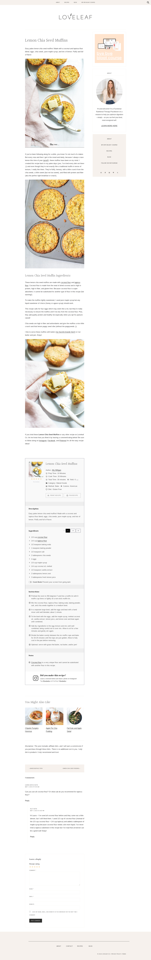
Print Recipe (55, 495)
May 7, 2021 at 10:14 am (32, 787)
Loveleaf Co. (75, 16)
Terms (124, 954)
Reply (27, 801)
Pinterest (62, 441)
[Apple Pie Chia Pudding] (54, 723)
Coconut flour (36, 662)
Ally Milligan (56, 470)
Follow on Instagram (109, 163)
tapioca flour (42, 541)
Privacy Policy (116, 954)
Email (31, 896)
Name (31, 889)
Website (31, 904)
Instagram (43, 441)
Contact (69, 946)
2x (73, 530)
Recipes (109, 151)
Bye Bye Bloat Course (109, 145)
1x (67, 530)
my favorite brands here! (65, 332)
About (109, 139)
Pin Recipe (73, 495)
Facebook (51, 441)
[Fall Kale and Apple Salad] (75, 723)
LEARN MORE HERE (109, 126)
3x (78, 530)
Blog (109, 157)
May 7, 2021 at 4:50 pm (37, 810)
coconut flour (66, 282)
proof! (46, 160)
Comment (32, 870)
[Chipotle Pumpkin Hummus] (34, 723)
